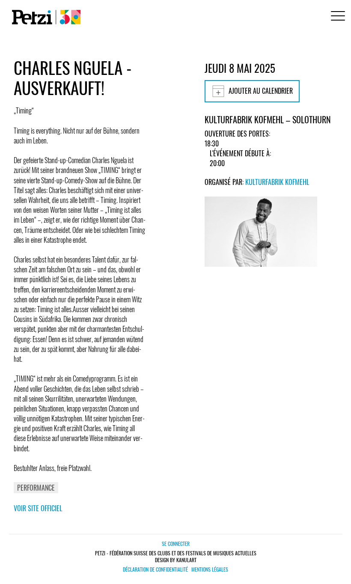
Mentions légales (209, 569)
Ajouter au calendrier (261, 91)
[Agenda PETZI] (44, 17)
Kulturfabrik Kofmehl (277, 182)
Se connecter (176, 543)
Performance (36, 488)
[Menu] (336, 17)
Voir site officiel (38, 508)
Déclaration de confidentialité (155, 569)
